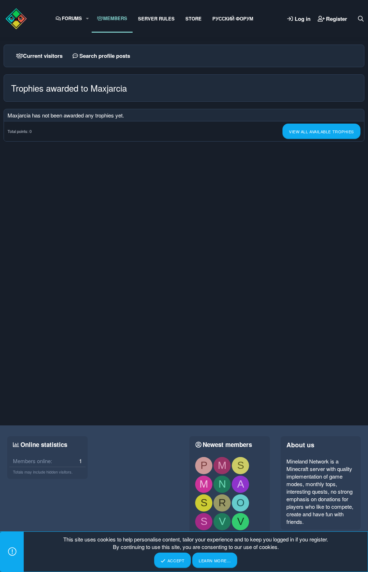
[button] (87, 18)
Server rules (156, 18)
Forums (72, 18)
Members (115, 18)
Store (193, 18)
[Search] (361, 18)
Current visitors (43, 56)
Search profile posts (104, 56)
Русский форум (232, 18)
